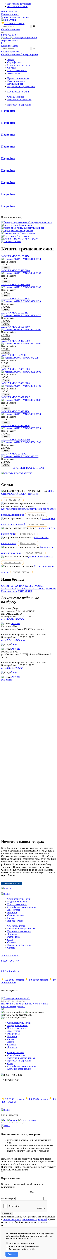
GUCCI (21, 588)
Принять (12, 1254)
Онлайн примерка (10, 29)
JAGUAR (38, 586)
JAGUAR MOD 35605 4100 (15, 326)
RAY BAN (19, 586)
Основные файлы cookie (21, 1243)
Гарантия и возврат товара (21, 928)
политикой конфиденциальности (20, 1219)
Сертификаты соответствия (21, 907)
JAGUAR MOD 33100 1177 (15, 312)
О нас (10, 939)
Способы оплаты (16, 926)
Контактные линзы (17, 904)
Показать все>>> (11, 883)
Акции (10, 1042)
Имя (32, 1192)
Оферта (11, 947)
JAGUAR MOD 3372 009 (14, 355)
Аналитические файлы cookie (24, 1246)
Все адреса (6, 679)
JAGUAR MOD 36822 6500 (15, 341)
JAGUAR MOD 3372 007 (14, 453)
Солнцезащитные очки (19, 899)
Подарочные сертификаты (21, 86)
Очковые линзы (15, 97)
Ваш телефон (8, 1198)
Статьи (11, 918)
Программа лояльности (19, 3)
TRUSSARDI (25, 591)
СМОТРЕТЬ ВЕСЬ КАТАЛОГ (28, 467)
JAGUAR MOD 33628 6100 (15, 284)
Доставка (12, 934)
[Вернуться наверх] (5, 1125)
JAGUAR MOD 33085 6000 (15, 369)
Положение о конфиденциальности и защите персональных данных (24, 1005)
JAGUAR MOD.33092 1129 (15, 425)
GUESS (29, 586)
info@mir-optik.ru (10, 971)
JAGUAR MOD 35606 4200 (15, 439)
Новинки (12, 912)
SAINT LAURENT (35, 588)
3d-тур (14, 644)
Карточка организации (19, 931)
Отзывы (15, 623)
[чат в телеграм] (27, 1120)
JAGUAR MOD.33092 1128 (15, 411)
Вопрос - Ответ (15, 920)
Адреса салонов (9, 40)
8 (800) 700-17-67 (10, 960)
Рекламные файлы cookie (22, 1249)
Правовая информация (19, 104)
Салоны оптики (15, 915)
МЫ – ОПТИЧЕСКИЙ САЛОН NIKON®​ (27, 492)
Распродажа (13, 936)
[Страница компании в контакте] (23, 37)
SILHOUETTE (8, 588)
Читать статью (12, 499)
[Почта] (5, 37)
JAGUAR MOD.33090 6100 (15, 383)
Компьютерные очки (18, 91)
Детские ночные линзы (40, 556)
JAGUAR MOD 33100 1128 (15, 298)
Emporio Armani (9, 591)
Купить (5, 267)
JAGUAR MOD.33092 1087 (15, 397)
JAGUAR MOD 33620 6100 (15, 270)
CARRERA (7, 586)
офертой (42, 1219)
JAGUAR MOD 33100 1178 (15, 256)
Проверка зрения (29, 54)
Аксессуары (13, 910)
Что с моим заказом (17, 6)
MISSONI (51, 588)
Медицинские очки (17, 901)
